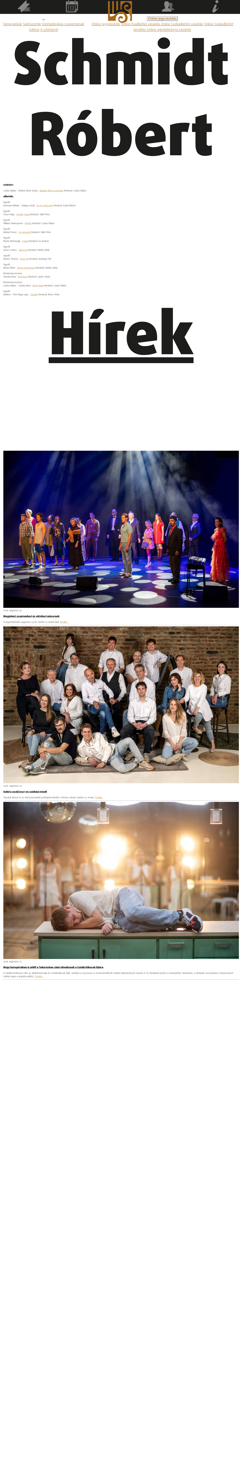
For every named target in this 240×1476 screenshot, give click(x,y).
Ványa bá (23, 250)
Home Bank (37, 285)
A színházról (49, 30)
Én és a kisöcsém (45, 205)
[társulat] (168, 7)
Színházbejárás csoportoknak (63, 24)
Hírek (121, 338)
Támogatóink (12, 24)
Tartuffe (34, 294)
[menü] (43, 19)
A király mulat (23, 214)
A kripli (25, 241)
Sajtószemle (32, 24)
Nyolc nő (24, 259)
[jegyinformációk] (216, 7)
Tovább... (64, 622)
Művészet (23, 277)
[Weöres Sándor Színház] (120, 12)
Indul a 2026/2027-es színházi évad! (25, 792)
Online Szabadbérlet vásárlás (182, 24)
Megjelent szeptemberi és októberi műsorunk (31, 616)
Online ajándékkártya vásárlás (169, 30)
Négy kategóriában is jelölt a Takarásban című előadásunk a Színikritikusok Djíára (53, 967)
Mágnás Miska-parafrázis (51, 191)
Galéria (34, 30)
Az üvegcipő (25, 232)
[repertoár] (24, 7)
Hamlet (28, 223)
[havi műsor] (72, 7)
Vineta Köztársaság (26, 268)
